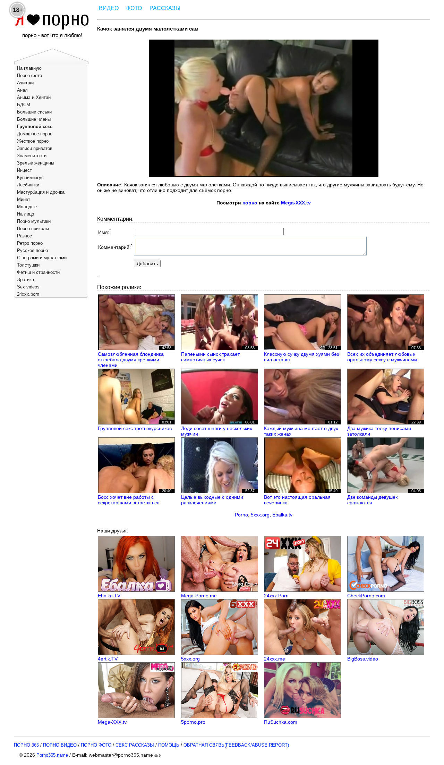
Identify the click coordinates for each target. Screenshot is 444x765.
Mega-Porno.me (199, 595)
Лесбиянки (28, 184)
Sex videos (28, 286)
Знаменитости (31, 155)
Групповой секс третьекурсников (135, 428)
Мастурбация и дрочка (41, 192)
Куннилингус (30, 177)
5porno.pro (193, 722)
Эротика (25, 279)
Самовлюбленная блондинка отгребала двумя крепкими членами (131, 359)
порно (249, 202)
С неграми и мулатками (42, 257)
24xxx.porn (28, 294)
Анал (22, 90)
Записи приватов (34, 148)
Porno (241, 515)
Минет (23, 199)
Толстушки (28, 265)
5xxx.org (260, 515)
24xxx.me (274, 659)
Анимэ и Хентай (34, 97)
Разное (24, 235)
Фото (134, 8)
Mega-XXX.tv (296, 202)
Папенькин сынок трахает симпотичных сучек (210, 356)
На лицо (25, 214)
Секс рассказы (135, 745)
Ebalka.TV (109, 595)
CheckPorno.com (366, 595)
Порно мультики (34, 221)
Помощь (168, 745)
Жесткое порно (33, 141)
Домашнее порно (34, 133)
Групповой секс (34, 126)
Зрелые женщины (35, 163)
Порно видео (60, 745)
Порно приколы (33, 228)
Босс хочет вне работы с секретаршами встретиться (129, 499)
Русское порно (32, 250)
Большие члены (34, 119)
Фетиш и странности (38, 272)
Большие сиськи (34, 112)
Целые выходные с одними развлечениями (212, 499)
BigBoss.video (362, 659)
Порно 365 (26, 745)
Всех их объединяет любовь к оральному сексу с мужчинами (382, 356)
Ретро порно (30, 243)
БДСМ (23, 104)
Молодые (27, 206)
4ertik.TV (108, 659)
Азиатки (25, 82)
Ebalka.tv (282, 515)
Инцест (24, 170)
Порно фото (29, 75)
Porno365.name (52, 755)
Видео (109, 8)
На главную (29, 68)
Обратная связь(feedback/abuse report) (236, 745)
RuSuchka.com (280, 722)
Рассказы (165, 8)
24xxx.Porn (276, 595)
